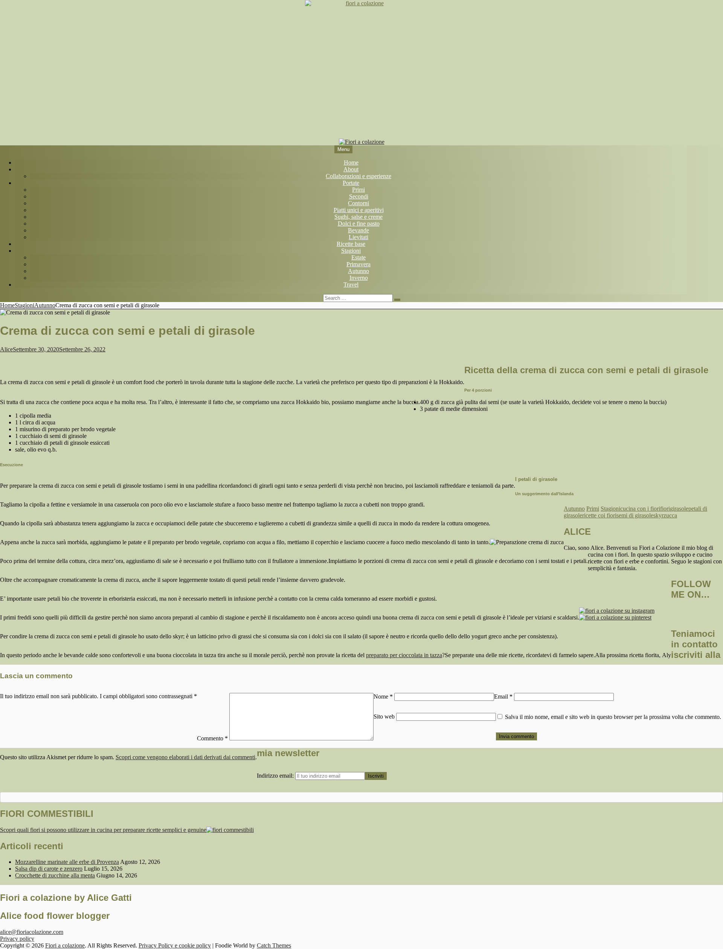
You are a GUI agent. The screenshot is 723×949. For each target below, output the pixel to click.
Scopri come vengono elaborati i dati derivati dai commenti (185, 757)
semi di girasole (634, 515)
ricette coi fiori (599, 515)
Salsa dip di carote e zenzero (48, 868)
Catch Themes (274, 945)
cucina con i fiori (640, 508)
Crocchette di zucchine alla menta (55, 875)
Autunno (358, 271)
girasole (679, 508)
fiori (665, 508)
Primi (358, 189)
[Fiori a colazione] (361, 142)
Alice (6, 349)
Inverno (358, 278)
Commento (212, 738)
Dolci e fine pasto (359, 223)
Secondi (358, 196)
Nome (383, 696)
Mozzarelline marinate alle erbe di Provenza (67, 862)
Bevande (358, 230)
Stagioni (351, 250)
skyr (658, 515)
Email (503, 696)
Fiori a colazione (65, 945)
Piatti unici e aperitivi (359, 210)
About (350, 169)
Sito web (384, 716)
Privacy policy (17, 938)
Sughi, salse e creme (358, 217)
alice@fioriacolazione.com (31, 932)
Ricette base (351, 244)
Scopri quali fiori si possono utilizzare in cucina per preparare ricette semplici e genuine (103, 830)
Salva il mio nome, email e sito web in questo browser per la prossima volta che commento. (613, 717)
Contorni (358, 203)
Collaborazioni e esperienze (358, 176)
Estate (358, 257)
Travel (350, 284)
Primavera (358, 264)
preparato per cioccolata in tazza (404, 655)
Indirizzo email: (276, 775)
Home (351, 162)
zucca (670, 515)
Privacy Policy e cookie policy (175, 945)
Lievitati (358, 237)
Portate (351, 183)
